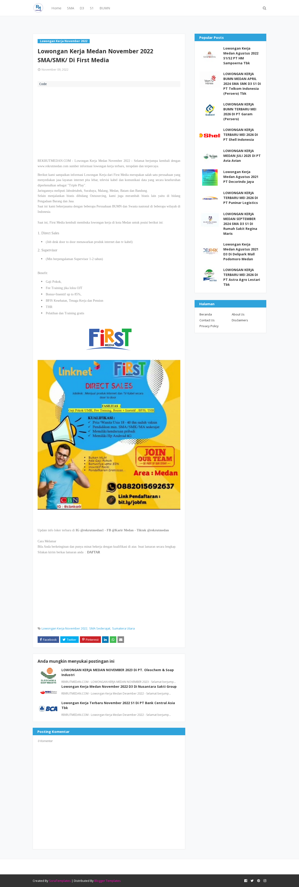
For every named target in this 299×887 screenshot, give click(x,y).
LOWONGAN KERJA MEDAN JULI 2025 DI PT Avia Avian (242, 155)
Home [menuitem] (56, 8)
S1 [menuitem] (92, 8)
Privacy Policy (209, 326)
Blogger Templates (107, 881)
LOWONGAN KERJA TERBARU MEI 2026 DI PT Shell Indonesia (240, 134)
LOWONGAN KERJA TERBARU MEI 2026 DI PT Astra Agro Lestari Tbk (241, 277)
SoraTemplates (60, 881)
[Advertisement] (109, 122)
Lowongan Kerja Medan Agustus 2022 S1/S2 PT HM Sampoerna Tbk (240, 55)
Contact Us (207, 320)
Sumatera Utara (123, 628)
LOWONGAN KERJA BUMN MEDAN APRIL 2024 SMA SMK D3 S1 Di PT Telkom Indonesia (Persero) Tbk (242, 84)
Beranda (205, 314)
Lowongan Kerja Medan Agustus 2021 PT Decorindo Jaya (240, 177)
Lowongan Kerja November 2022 (64, 628)
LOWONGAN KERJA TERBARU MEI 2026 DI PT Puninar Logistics (240, 198)
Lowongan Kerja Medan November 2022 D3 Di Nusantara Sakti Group (119, 686)
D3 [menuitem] (82, 8)
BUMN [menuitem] (105, 8)
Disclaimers (240, 320)
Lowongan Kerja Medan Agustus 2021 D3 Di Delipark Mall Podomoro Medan (240, 251)
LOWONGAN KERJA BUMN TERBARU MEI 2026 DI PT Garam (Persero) (239, 111)
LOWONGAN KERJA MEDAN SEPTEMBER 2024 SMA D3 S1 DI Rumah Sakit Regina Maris (240, 224)
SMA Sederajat (99, 628)
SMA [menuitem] (70, 8)
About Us (238, 314)
